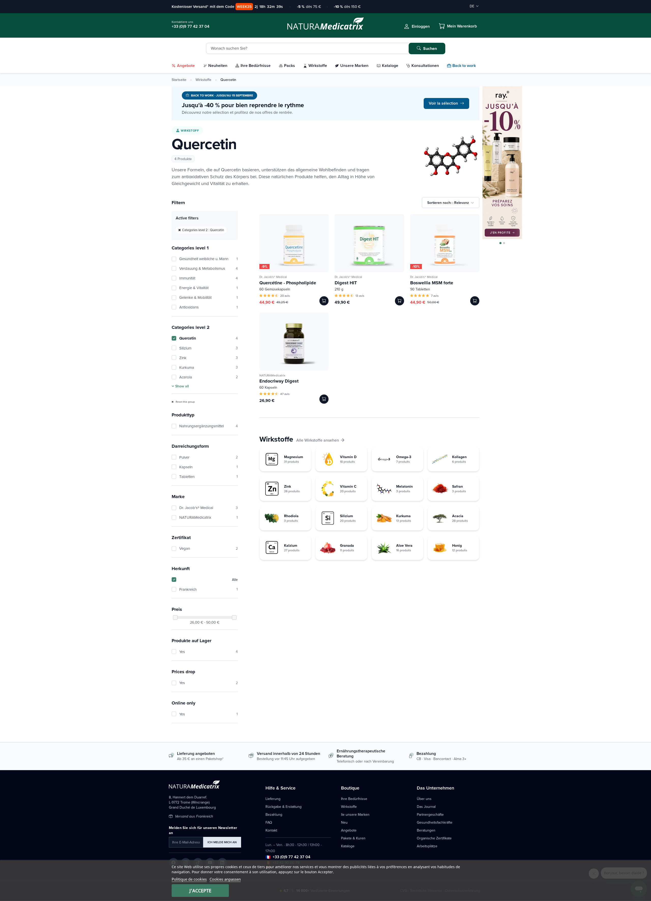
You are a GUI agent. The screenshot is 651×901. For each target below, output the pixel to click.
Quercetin (208, 338)
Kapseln (208, 467)
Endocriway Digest (279, 381)
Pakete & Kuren (353, 838)
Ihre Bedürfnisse (354, 798)
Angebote (349, 830)
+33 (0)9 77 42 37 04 (291, 857)
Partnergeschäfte (430, 814)
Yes (208, 651)
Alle (235, 579)
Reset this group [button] (185, 401)
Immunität (208, 278)
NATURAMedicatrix (208, 517)
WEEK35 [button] (244, 6)
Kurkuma (208, 367)
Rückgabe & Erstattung (283, 806)
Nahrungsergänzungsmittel (208, 426)
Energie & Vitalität (208, 287)
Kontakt (271, 830)
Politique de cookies (189, 879)
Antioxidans (208, 307)
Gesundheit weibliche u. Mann (208, 258)
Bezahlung (273, 814)
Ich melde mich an (222, 842)
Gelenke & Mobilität (208, 297)
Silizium (208, 348)
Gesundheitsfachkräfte (434, 822)
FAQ (268, 822)
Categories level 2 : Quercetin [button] (203, 230)
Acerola (208, 377)
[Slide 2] (504, 243)
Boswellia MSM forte (431, 282)
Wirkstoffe (203, 79)
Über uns (424, 798)
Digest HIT (346, 282)
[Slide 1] (500, 243)
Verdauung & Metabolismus (208, 268)
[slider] (175, 617)
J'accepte (200, 891)
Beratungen (426, 830)
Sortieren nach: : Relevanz (448, 202)
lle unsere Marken (355, 814)
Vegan (208, 548)
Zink (208, 357)
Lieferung (272, 798)
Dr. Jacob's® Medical (208, 507)
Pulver (208, 457)
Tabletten (208, 476)
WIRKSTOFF (190, 130)
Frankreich (208, 589)
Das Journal (426, 806)
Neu (344, 822)
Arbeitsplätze (427, 846)
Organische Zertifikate (434, 838)
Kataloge (347, 846)
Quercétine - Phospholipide (287, 282)
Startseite (179, 79)
